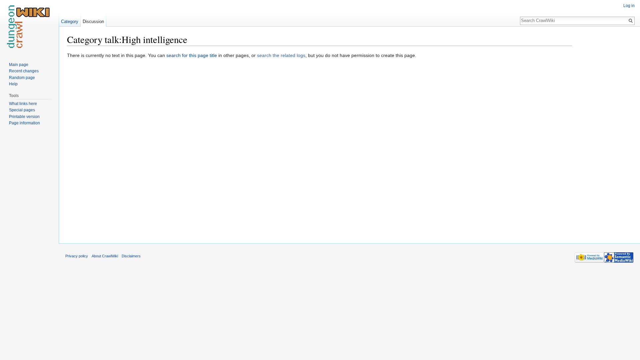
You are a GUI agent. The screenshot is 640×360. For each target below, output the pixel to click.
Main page (18, 64)
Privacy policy (76, 256)
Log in (629, 5)
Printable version (24, 116)
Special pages (22, 110)
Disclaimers (131, 256)
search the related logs (281, 55)
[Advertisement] (605, 133)
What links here (23, 103)
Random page (22, 77)
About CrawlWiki (105, 256)
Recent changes (24, 71)
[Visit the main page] (29, 26)
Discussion (93, 21)
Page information (24, 123)
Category (69, 21)
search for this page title (191, 55)
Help (13, 84)
